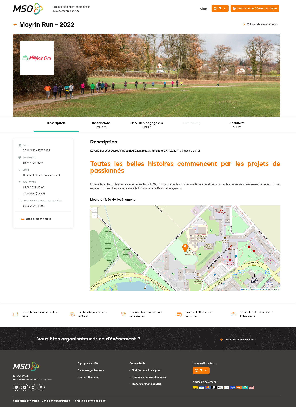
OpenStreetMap (260, 289)
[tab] (56, 124)
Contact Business (88, 377)
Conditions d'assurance (56, 400)
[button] (185, 248)
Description (56, 123)
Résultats (237, 124)
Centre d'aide (137, 363)
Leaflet (246, 289)
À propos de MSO (88, 363)
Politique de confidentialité (89, 400)
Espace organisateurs (91, 370)
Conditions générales (26, 400)
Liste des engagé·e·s (146, 124)
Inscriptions (101, 124)
